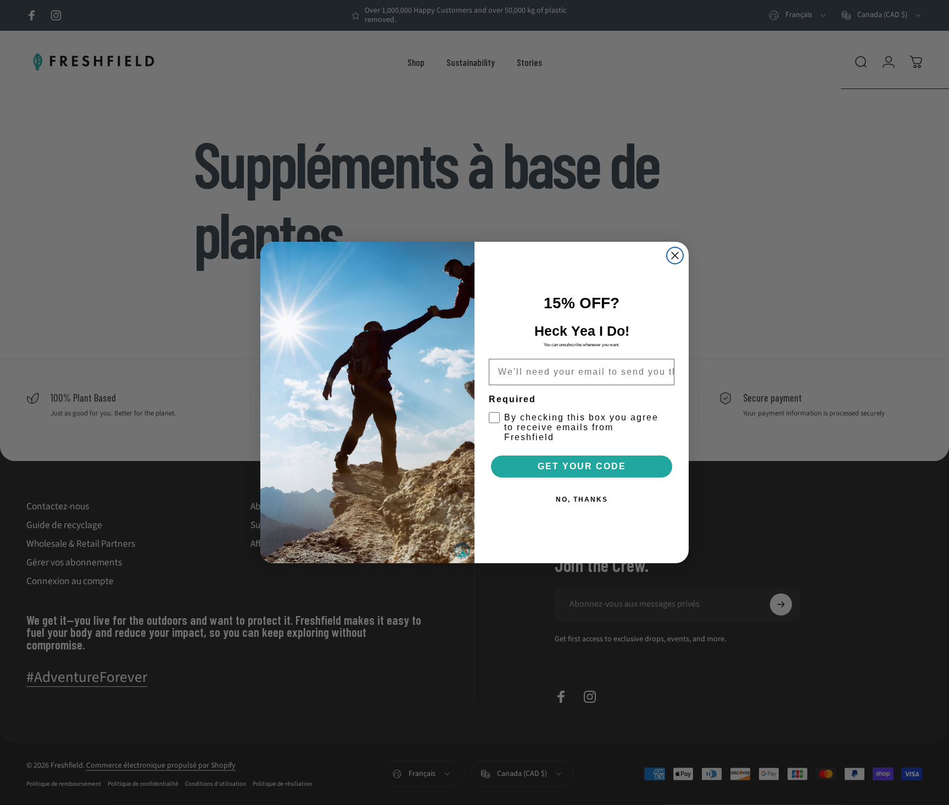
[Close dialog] (675, 255)
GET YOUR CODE (582, 466)
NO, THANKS (582, 499)
